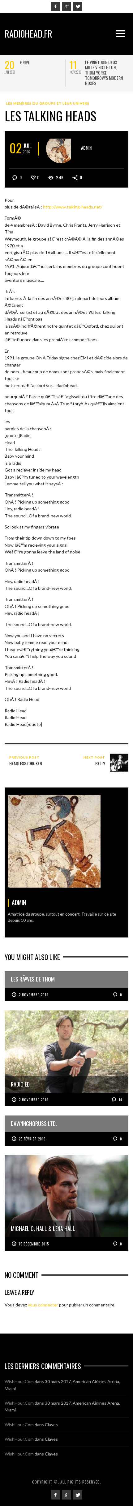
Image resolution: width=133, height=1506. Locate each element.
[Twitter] (77, 6)
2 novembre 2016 (34, 1099)
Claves (51, 1424)
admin (86, 147)
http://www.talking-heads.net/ (72, 206)
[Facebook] (55, 6)
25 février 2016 (32, 1138)
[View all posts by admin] (60, 148)
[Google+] (66, 6)
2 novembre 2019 (34, 994)
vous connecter (43, 1304)
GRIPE (25, 62)
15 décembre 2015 (34, 1243)
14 (120, 1099)
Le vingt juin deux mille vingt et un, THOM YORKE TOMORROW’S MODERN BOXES (104, 72)
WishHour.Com (19, 1381)
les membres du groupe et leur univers (47, 103)
